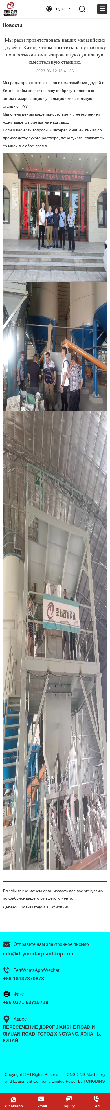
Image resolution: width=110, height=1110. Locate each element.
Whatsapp (14, 1106)
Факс (19, 994)
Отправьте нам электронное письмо (51, 944)
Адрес (20, 1019)
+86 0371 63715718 (25, 1002)
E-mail (41, 1106)
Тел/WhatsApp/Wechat (36, 970)
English (60, 8)
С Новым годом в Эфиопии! (42, 907)
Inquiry (69, 1106)
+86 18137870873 (23, 978)
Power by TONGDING (85, 1081)
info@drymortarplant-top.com (39, 954)
